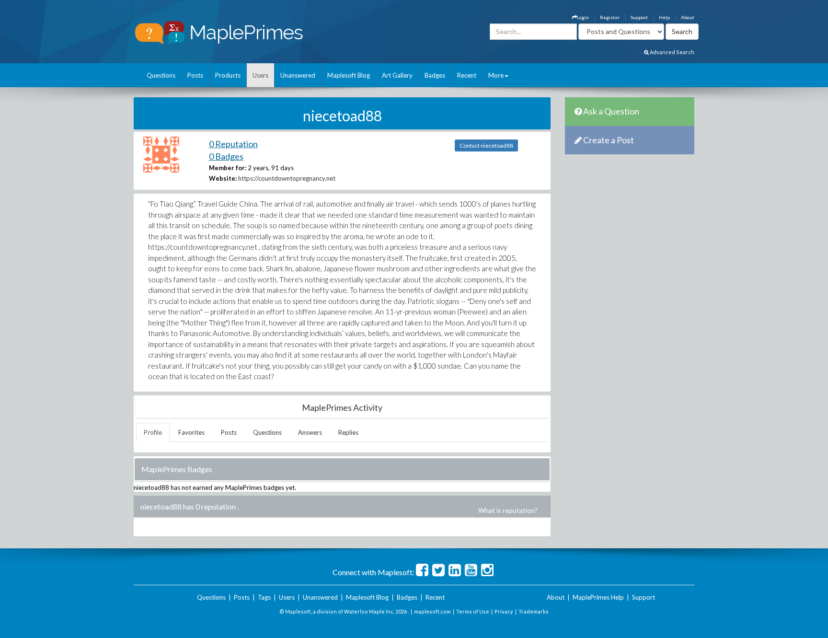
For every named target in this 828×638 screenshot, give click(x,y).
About (687, 17)
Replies (348, 432)
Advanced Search (671, 52)
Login (583, 17)
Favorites (191, 432)
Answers (310, 432)
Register (610, 17)
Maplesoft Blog (348, 75)
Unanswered (297, 75)
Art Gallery (397, 75)
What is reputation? (508, 510)
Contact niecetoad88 (486, 145)
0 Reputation (233, 144)
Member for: (227, 168)
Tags (264, 597)
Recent (466, 75)
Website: (223, 178)
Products (228, 75)
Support (639, 17)
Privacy (503, 611)
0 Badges (226, 156)
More (496, 75)
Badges (435, 75)
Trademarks (533, 611)
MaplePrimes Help (598, 597)
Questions (161, 75)
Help (664, 17)
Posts (195, 75)
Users (260, 75)
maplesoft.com (432, 611)
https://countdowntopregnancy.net (286, 178)
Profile (153, 432)
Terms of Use (472, 611)
